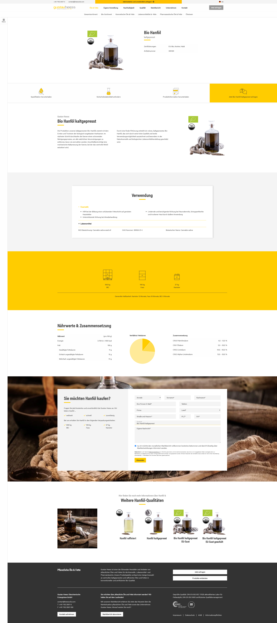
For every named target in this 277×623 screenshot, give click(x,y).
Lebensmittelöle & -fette (147, 14)
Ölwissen (189, 14)
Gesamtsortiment (90, 14)
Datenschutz (190, 615)
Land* (184, 410)
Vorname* (170, 398)
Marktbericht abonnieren (112, 614)
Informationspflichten (213, 615)
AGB (200, 615)
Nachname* (200, 398)
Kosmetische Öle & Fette (125, 14)
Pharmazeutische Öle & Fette (171, 14)
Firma (139, 410)
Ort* (198, 417)
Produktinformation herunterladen (176, 97)
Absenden (140, 460)
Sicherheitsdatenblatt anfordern (109, 97)
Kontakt (184, 7)
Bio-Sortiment (106, 14)
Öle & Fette (94, 7)
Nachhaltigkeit (128, 7)
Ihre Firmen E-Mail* (144, 404)
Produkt (139, 422)
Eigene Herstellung (111, 7)
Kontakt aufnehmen (66, 614)
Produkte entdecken (200, 578)
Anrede (139, 398)
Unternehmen (171, 7)
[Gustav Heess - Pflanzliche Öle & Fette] (64, 7)
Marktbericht (156, 7)
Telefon (184, 404)
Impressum (177, 615)
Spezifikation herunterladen (41, 97)
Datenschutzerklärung (154, 452)
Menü (4, 22)
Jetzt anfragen (216, 7)
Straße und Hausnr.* (144, 417)
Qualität (143, 7)
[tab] (142, 207)
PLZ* (183, 417)
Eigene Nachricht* (144, 428)
